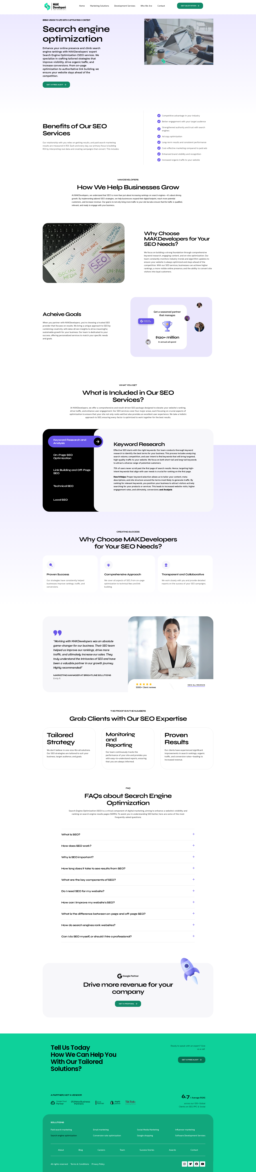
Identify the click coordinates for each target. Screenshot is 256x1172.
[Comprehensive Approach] (108, 565)
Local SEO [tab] (60, 499)
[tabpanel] (156, 466)
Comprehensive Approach (122, 574)
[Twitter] (190, 1164)
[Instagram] (184, 1164)
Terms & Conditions (80, 1164)
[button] (190, 6)
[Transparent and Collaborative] (166, 565)
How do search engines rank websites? (88, 925)
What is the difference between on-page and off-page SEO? (103, 913)
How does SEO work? (76, 846)
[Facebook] (196, 1164)
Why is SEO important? (77, 857)
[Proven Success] (51, 565)
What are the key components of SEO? (88, 879)
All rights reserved (59, 1164)
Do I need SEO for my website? (82, 891)
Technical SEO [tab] (63, 486)
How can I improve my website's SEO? (88, 902)
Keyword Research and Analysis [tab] (69, 441)
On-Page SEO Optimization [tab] (63, 456)
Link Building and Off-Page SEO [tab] (71, 471)
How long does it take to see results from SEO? (93, 868)
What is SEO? (70, 834)
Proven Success (58, 574)
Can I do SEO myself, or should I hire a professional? (96, 936)
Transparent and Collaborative (183, 574)
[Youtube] (202, 1164)
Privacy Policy (98, 1164)
